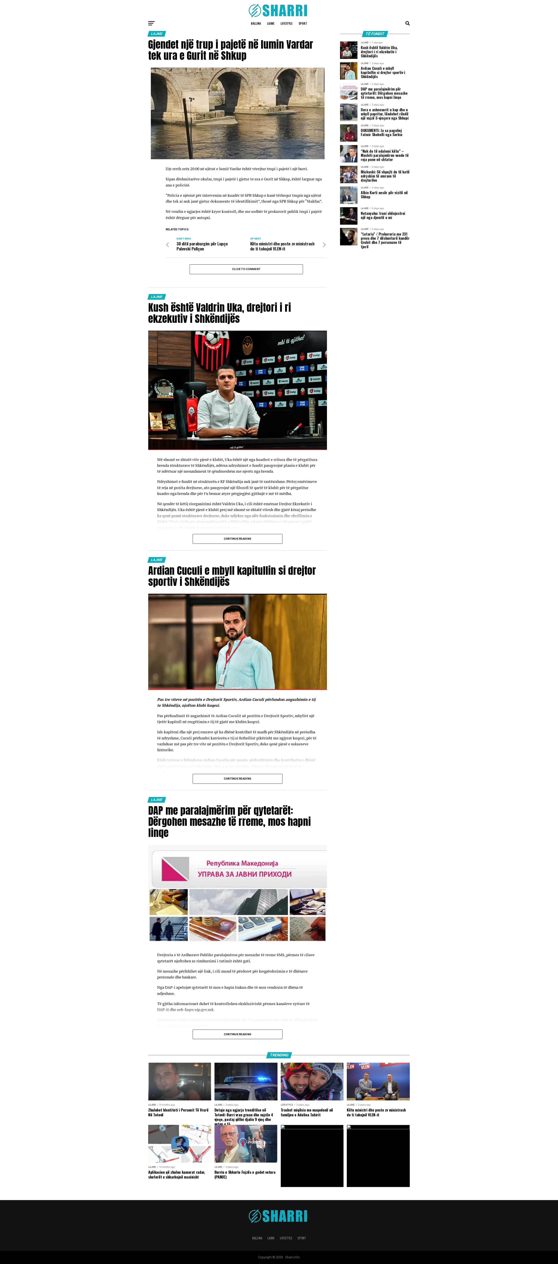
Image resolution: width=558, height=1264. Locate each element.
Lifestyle (287, 23)
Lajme (270, 23)
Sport (303, 23)
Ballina (256, 23)
